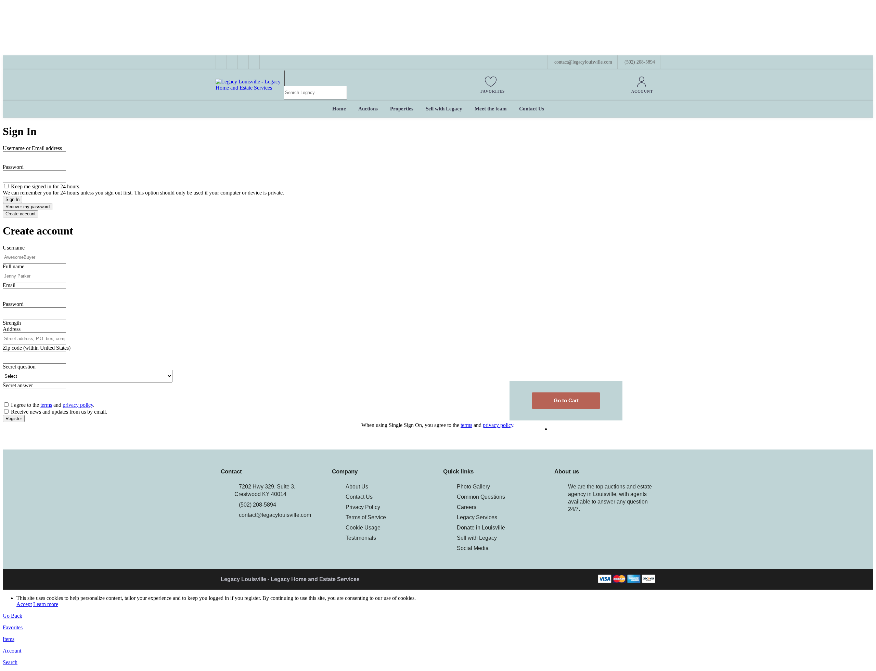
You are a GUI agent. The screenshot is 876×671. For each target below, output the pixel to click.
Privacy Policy (363, 507)
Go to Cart (566, 400)
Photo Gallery (473, 486)
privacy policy (78, 405)
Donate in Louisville (481, 528)
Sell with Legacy (477, 538)
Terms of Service (366, 517)
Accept (24, 604)
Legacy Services (477, 517)
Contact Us (359, 497)
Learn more (45, 604)
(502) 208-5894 (639, 62)
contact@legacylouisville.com (275, 515)
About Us (357, 486)
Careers (466, 507)
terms (46, 405)
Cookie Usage (363, 528)
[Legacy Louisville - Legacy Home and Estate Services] (250, 88)
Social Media (473, 548)
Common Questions (481, 497)
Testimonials (361, 538)
